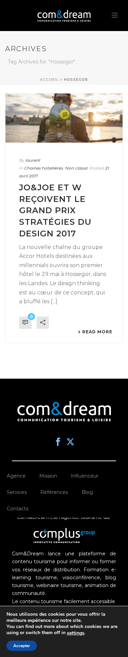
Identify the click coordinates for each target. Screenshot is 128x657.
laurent (33, 160)
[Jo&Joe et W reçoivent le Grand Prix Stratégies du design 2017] (64, 118)
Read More (97, 332)
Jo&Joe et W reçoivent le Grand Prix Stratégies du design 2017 (55, 210)
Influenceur (84, 476)
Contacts (17, 509)
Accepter (21, 645)
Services (17, 492)
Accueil (49, 79)
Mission (48, 476)
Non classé (76, 168)
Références (54, 492)
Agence (16, 476)
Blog (87, 492)
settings (75, 633)
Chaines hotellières (43, 168)
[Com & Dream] (64, 15)
